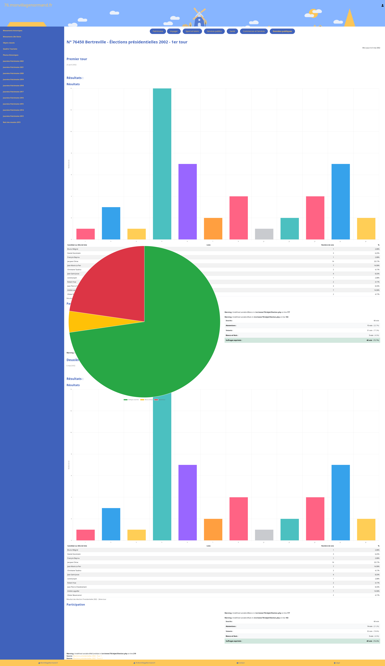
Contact (241, 663)
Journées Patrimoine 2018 (13, 85)
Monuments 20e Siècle (12, 37)
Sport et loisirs (192, 31)
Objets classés (9, 43)
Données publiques (282, 31)
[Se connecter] (382, 5)
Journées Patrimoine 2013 (13, 116)
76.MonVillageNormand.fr (145, 663)
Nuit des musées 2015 (11, 122)
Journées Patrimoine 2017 (13, 92)
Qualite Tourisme (10, 49)
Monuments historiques (12, 30)
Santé (232, 31)
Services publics (214, 31)
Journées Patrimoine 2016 (13, 98)
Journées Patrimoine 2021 (13, 67)
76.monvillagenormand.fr (28, 5)
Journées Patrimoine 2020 (13, 73)
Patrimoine (158, 31)
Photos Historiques (10, 55)
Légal (337, 663)
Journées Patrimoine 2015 (13, 104)
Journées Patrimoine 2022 (13, 61)
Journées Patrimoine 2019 (13, 79)
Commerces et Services (254, 31)
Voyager (174, 31)
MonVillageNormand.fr (49, 663)
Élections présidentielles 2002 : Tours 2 (87, 658)
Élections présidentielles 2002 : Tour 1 (87, 656)
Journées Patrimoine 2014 (13, 110)
